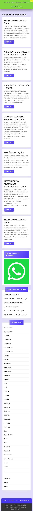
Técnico (6, 463)
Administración (8, 327)
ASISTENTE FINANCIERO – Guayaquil (15, 299)
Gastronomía (7, 367)
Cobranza (7, 335)
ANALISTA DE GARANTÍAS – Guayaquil (15, 314)
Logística (6, 395)
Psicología (7, 423)
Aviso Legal (8, 505)
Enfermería (7, 363)
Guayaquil (7, 375)
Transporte (7, 478)
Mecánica (7, 411)
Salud (5, 439)
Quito (5, 431)
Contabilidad (7, 339)
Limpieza (6, 391)
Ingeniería (7, 379)
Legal (5, 383)
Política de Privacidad (20, 505)
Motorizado (7, 419)
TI (4, 470)
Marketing (7, 403)
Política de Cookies (15, 509)
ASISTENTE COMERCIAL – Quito (14, 310)
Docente (6, 355)
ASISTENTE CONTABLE (11, 295)
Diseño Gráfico (8, 347)
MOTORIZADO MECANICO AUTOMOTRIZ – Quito (15, 184)
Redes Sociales (8, 435)
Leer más (10, 42)
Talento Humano (8, 459)
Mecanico (7, 415)
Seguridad (7, 447)
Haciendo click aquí (16, 7)
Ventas (6, 482)
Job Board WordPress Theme (11, 501)
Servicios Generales (10, 455)
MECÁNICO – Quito (14, 152)
